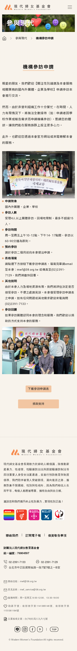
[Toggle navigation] (70, 7)
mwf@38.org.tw (27, 269)
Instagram (25, 629)
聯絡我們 (12, 535)
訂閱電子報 (33, 535)
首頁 (4, 38)
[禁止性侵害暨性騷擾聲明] (34, 514)
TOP (54, 629)
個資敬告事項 (57, 535)
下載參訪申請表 (38, 389)
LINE (17, 629)
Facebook (32, 629)
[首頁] (27, 7)
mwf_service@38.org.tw (33, 589)
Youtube (40, 629)
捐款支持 (38, 404)
